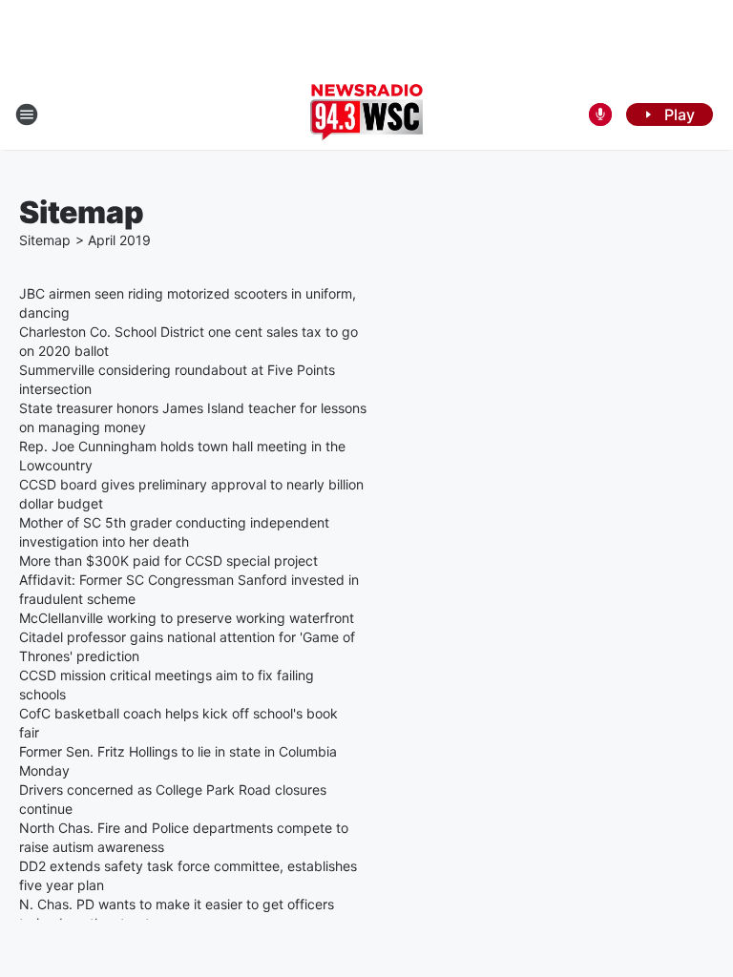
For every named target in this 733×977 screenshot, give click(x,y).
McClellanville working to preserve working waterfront (186, 618)
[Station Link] (366, 114)
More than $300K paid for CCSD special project (168, 560)
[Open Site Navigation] (26, 114)
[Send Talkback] (600, 114)
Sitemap (45, 240)
